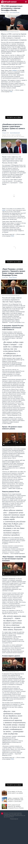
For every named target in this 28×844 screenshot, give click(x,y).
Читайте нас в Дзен (14, 117)
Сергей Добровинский (14, 12)
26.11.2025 (3, 12)
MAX (11, 91)
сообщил (14, 70)
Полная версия (14, 819)
